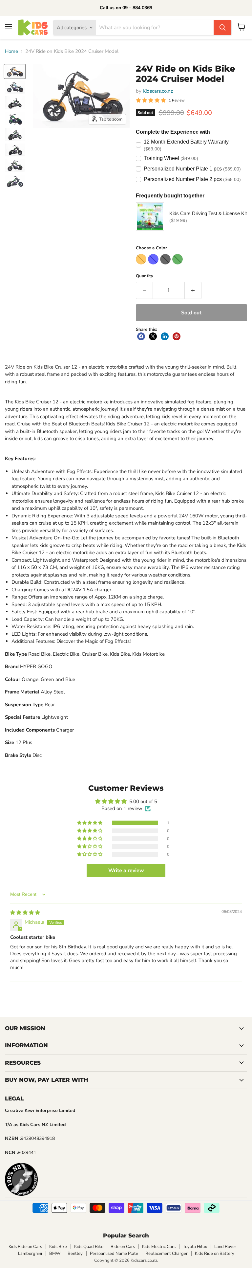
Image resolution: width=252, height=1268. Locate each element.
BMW (54, 1254)
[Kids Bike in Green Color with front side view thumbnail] (14, 181)
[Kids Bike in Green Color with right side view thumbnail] (14, 150)
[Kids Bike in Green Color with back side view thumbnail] (14, 118)
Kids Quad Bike (88, 1247)
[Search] (222, 27)
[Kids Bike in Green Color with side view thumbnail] (14, 165)
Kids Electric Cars (159, 1247)
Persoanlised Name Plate (114, 1254)
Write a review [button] (126, 870)
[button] (90, 823)
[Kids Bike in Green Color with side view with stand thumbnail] (14, 103)
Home (11, 51)
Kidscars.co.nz (158, 91)
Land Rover (225, 1247)
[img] (25, 912)
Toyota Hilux (195, 1247)
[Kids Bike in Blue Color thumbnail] (14, 87)
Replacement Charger (166, 1254)
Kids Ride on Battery (214, 1254)
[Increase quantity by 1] (193, 290)
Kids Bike (58, 1247)
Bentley (75, 1254)
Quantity (144, 276)
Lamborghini (30, 1254)
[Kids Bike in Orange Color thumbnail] (14, 71)
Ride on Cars (123, 1247)
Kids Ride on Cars (25, 1247)
